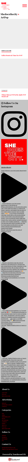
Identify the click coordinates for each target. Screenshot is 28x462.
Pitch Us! (4, 394)
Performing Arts (6, 417)
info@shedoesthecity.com (8, 447)
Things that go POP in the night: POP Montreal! (13, 95)
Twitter (4, 435)
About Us (4, 425)
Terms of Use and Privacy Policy (10, 449)
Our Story (4, 392)
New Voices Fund (6, 396)
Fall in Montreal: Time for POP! (11, 55)
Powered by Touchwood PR (14, 454)
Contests (4, 406)
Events (3, 423)
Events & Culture (6, 50)
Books (3, 418)
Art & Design (5, 420)
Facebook (4, 437)
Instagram (4, 439)
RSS (3, 440)
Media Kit (4, 403)
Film (3, 413)
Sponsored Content (7, 405)
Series (3, 415)
